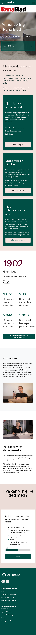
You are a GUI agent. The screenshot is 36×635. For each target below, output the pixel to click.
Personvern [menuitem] (4, 608)
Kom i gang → (18, 145)
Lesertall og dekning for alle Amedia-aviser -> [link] (19, 336)
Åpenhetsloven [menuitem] (6, 612)
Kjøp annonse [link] (9, 46)
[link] (7, 2)
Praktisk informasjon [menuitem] (9, 589)
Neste (18, 556)
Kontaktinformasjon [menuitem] (7, 597)
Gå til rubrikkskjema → (18, 240)
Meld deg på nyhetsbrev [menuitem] (8, 600)
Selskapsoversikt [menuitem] (6, 621)
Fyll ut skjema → (18, 190)
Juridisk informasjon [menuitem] (8, 606)
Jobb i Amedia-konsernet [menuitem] (9, 594)
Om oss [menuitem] (3, 591)
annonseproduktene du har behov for (17, 466)
